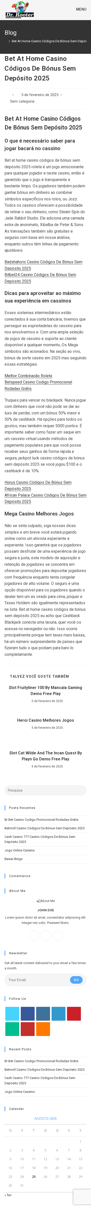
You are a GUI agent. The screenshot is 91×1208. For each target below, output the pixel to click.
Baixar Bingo (14, 859)
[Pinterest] (74, 1014)
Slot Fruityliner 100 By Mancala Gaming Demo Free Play (45, 690)
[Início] (6, 41)
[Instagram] (45, 936)
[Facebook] (34, 936)
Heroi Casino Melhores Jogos (45, 720)
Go (76, 980)
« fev (8, 1195)
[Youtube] (28, 1029)
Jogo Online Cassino (20, 850)
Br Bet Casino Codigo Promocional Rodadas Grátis (41, 820)
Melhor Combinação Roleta (28, 375)
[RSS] (43, 1029)
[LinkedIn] (58, 1014)
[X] (57, 936)
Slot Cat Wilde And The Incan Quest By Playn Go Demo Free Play (45, 756)
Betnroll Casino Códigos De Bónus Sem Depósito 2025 (44, 828)
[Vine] (12, 1029)
